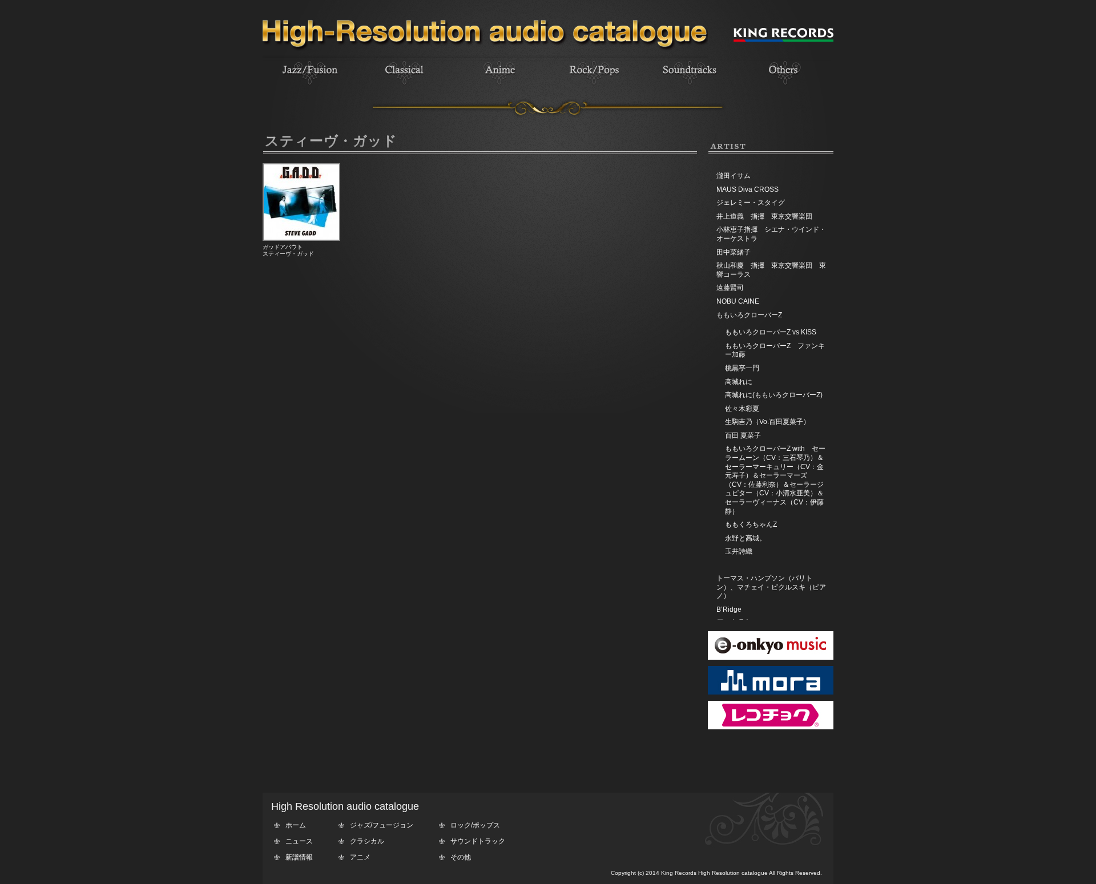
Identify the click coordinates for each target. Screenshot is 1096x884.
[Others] (783, 86)
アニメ (360, 857)
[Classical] (404, 86)
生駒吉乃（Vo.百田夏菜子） (767, 422)
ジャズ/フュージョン (381, 825)
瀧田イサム (733, 176)
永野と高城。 (745, 538)
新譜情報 (299, 857)
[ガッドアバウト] (301, 239)
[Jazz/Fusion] (310, 86)
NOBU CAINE (737, 301)
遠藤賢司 (730, 288)
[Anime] (499, 86)
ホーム (295, 825)
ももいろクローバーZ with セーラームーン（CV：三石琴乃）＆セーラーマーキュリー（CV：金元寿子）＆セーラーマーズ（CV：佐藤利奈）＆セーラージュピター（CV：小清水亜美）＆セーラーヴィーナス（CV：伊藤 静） (778, 480)
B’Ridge (729, 609)
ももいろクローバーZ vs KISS (770, 332)
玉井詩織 (738, 551)
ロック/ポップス (475, 825)
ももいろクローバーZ (749, 315)
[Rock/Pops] (594, 86)
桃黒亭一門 (742, 368)
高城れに (738, 382)
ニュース (299, 841)
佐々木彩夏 (742, 409)
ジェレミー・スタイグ (750, 203)
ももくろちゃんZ (751, 524)
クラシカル (367, 841)
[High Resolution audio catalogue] (485, 56)
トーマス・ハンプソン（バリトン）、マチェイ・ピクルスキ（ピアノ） (771, 587)
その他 (460, 857)
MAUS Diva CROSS (747, 189)
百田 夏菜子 (743, 435)
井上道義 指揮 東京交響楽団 (764, 216)
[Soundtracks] (689, 86)
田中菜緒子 (733, 252)
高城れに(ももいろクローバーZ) (774, 395)
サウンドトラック (477, 841)
